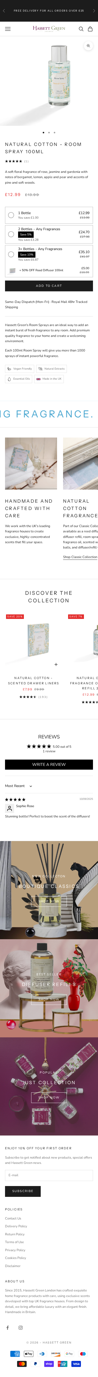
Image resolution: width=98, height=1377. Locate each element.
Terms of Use (14, 1242)
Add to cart (49, 286)
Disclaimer (13, 1266)
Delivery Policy (16, 1226)
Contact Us (13, 1218)
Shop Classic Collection (80, 557)
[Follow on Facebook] (7, 1327)
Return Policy (15, 1234)
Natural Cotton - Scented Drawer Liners (33, 680)
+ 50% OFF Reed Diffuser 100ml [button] (41, 270)
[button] (49, 215)
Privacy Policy (15, 1250)
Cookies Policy (15, 1258)
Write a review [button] (49, 764)
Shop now (49, 901)
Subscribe (22, 1191)
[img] (15, 799)
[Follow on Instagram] (20, 1327)
